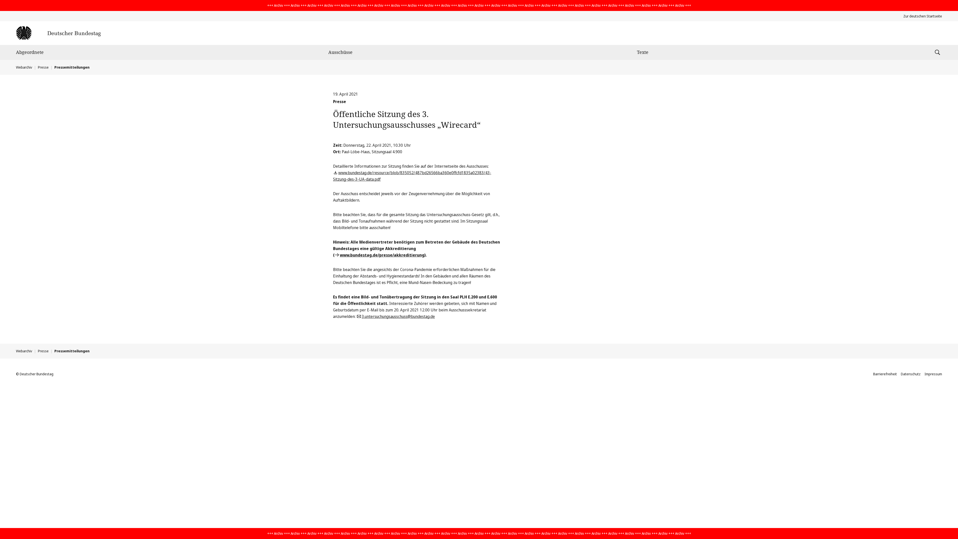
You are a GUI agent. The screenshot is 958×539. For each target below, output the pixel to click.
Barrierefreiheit (885, 374)
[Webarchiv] (58, 33)
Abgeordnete (30, 52)
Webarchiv (24, 67)
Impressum (933, 374)
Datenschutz (911, 374)
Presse (43, 67)
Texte (642, 52)
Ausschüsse (340, 52)
